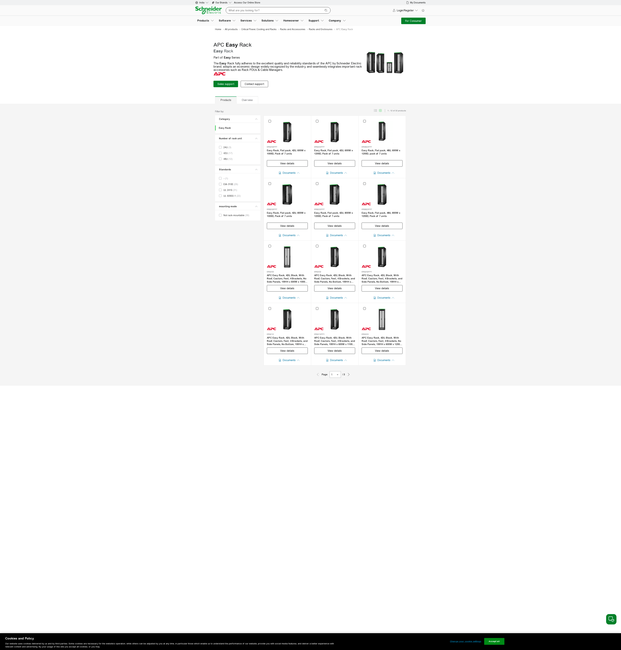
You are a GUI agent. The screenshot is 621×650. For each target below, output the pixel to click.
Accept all (494, 641)
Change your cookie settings (465, 641)
